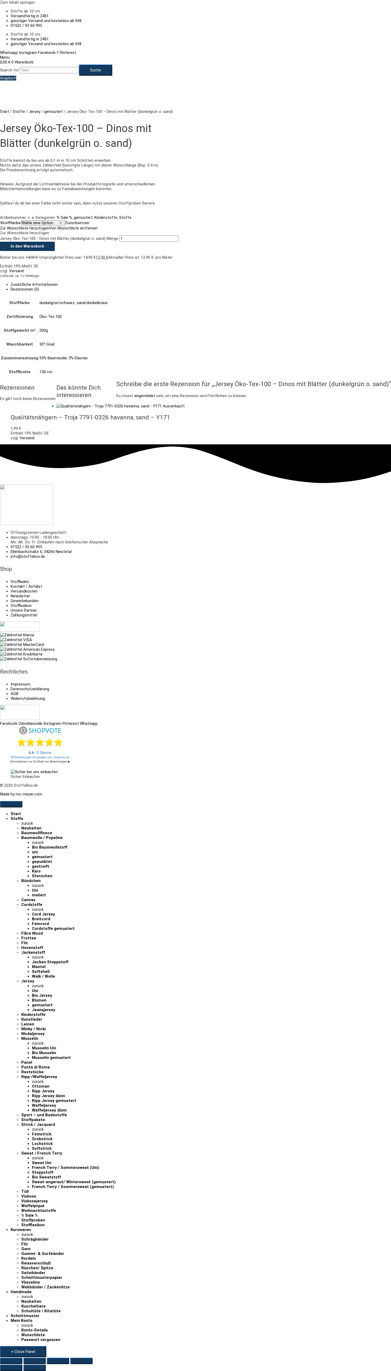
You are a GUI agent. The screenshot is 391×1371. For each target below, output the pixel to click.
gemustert (53, 111)
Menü (5, 57)
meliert (39, 895)
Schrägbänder (35, 1239)
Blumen (39, 1000)
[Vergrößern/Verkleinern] (11, 1361)
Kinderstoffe (105, 217)
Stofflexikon (33, 1225)
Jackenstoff (33, 952)
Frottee (28, 938)
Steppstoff (42, 1172)
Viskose (28, 1196)
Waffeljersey (44, 1105)
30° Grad (47, 344)
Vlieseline (30, 1282)
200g (43, 330)
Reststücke (32, 1072)
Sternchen (42, 876)
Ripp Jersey (43, 1091)
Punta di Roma (35, 1067)
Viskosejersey (34, 1201)
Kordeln (28, 1258)
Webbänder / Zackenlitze (45, 1287)
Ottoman (40, 1086)
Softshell (40, 971)
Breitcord (41, 919)
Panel (26, 1062)
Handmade (21, 1291)
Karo (36, 871)
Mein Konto (21, 1320)
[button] (49, 228)
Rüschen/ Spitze (37, 1268)
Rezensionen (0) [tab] (25, 289)
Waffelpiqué (32, 1205)
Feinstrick (41, 1134)
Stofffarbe (10, 222)
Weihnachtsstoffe (38, 1210)
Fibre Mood (32, 933)
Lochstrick (42, 1143)
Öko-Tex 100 (50, 316)
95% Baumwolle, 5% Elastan (63, 358)
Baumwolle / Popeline (42, 837)
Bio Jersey (42, 995)
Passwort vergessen (40, 1339)
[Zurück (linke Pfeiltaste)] (11, 1368)
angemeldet (144, 395)
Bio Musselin (44, 1052)
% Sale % (64, 217)
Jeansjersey (43, 1009)
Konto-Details (34, 1330)
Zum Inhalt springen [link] (17, 2)
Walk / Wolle (43, 976)
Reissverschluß (36, 1263)
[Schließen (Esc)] (81, 1361)
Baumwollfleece (36, 833)
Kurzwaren (21, 1229)
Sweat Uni (41, 1162)
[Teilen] (58, 1361)
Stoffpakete (33, 1119)
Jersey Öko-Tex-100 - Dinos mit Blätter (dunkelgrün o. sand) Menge (59, 238)
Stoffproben (33, 1220)
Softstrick (42, 1148)
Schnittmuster (25, 1315)
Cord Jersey (43, 914)
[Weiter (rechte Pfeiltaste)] (34, 1368)
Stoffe (19, 111)
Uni (35, 890)
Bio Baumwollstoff (49, 847)
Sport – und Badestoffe (44, 1115)
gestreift (40, 866)
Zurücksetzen (77, 222)
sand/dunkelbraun (92, 302)
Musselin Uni (44, 1048)
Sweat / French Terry (41, 1153)
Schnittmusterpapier (41, 1277)
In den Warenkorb (27, 246)
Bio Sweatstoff (46, 1177)
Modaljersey (33, 1033)
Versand (16, 271)
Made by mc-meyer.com (21, 794)
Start (4, 111)
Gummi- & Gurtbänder (42, 1253)
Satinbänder (33, 1272)
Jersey (34, 111)
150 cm (45, 371)
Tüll (25, 1191)
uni (35, 852)
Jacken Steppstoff (50, 962)
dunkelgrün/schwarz (57, 302)
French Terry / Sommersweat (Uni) (65, 1167)
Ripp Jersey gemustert (54, 1100)
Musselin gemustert (51, 1057)
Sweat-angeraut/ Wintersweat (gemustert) (74, 1182)
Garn (26, 1248)
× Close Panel (23, 1351)
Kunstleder (31, 1019)
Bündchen (31, 880)
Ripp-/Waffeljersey (39, 1076)
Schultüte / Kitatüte (41, 1311)
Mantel (38, 966)
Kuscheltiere (33, 1306)
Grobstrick (42, 1138)
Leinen (27, 1024)
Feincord (40, 923)
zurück (27, 823)
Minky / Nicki (33, 1029)
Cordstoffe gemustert (53, 928)
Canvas (28, 899)
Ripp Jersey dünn (48, 1095)
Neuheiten (31, 828)
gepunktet (42, 861)
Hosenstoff (32, 947)
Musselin (29, 1038)
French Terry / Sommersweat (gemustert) (73, 1186)
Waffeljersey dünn (49, 1110)
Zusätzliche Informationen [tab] (34, 284)
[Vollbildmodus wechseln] (34, 1361)
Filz (24, 942)
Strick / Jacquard (38, 1124)
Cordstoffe (31, 904)
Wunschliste (33, 1334)
